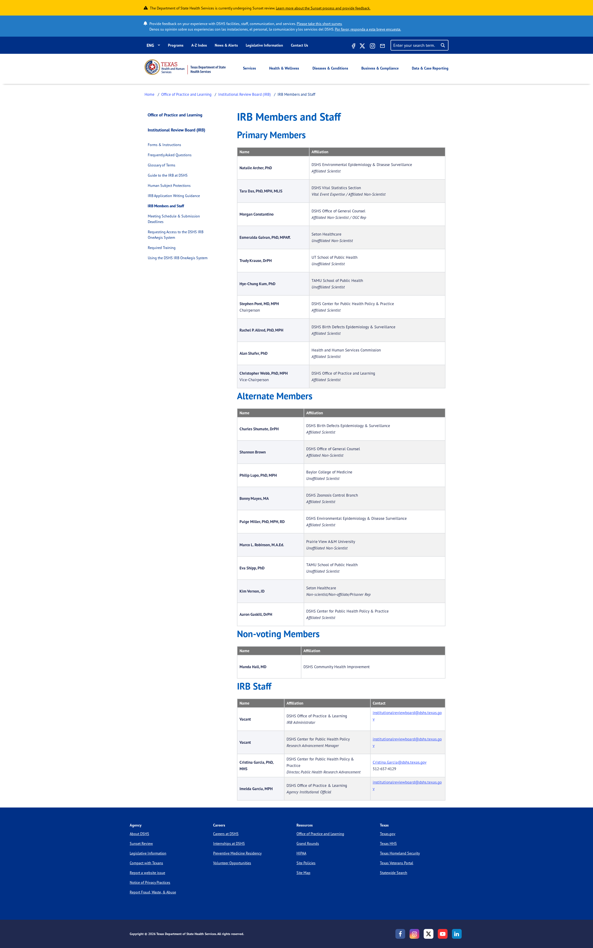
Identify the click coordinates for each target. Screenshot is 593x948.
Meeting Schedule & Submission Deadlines (174, 219)
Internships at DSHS (229, 843)
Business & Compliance (380, 68)
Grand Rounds (307, 843)
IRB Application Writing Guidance (174, 195)
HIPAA (301, 853)
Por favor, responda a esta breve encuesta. (368, 29)
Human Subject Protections (169, 185)
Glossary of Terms (161, 165)
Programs (175, 45)
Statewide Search (393, 872)
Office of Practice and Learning (186, 94)
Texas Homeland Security (400, 853)
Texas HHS (388, 843)
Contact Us (299, 45)
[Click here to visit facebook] (353, 46)
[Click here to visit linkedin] (456, 934)
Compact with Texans (146, 863)
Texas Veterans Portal (396, 863)
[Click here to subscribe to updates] (382, 46)
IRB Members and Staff (166, 206)
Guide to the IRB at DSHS (168, 175)
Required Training (162, 247)
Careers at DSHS (226, 833)
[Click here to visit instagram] (372, 46)
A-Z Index (199, 45)
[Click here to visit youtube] (442, 934)
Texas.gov (387, 833)
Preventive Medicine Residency (237, 853)
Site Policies (305, 863)
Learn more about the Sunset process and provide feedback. (323, 8)
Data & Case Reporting (430, 68)
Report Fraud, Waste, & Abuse (153, 892)
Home (150, 94)
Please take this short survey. (319, 23)
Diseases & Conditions (330, 68)
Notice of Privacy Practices (150, 882)
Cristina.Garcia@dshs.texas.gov (399, 762)
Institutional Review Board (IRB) (244, 94)
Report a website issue (147, 872)
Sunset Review (141, 843)
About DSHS (139, 833)
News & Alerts (226, 45)
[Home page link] (185, 67)
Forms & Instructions (164, 144)
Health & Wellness (284, 68)
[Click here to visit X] (362, 46)
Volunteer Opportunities (232, 863)
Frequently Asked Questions (170, 155)
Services (249, 68)
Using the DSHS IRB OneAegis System (178, 257)
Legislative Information (264, 45)
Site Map (303, 872)
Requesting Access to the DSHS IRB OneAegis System (175, 235)
